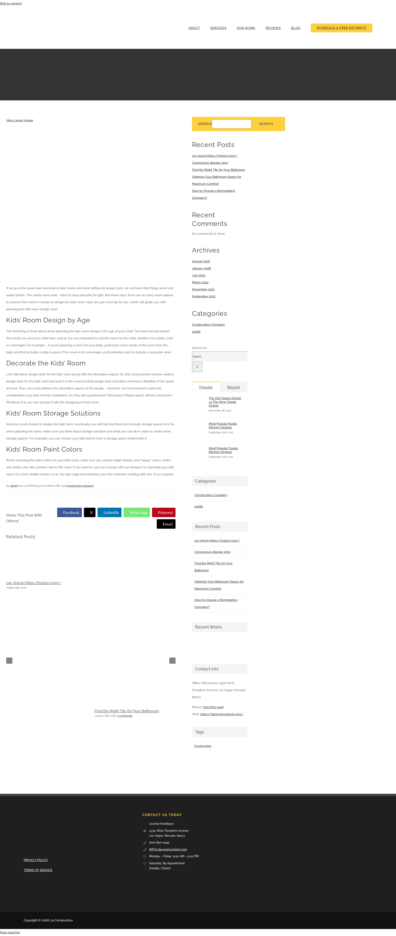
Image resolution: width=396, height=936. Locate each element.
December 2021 (203, 289)
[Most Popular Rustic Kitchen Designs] (202, 434)
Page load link (10, 932)
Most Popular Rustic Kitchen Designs (223, 425)
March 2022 (200, 282)
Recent (233, 387)
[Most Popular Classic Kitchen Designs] (202, 459)
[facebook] (358, 920)
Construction (202, 746)
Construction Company (80, 485)
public (196, 332)
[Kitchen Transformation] (214, 646)
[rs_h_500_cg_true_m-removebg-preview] (55, 8)
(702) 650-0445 (213, 707)
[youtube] (364, 920)
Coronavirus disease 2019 (210, 163)
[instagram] (371, 920)
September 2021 (204, 296)
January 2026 (201, 268)
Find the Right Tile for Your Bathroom (126, 711)
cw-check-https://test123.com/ (33, 583)
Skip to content (11, 3)
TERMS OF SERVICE (38, 870)
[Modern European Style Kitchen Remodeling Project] (199, 646)
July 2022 (198, 275)
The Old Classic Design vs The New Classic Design (225, 402)
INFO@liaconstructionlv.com (168, 849)
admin (13, 485)
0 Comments (125, 715)
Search (205, 124)
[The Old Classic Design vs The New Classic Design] (202, 409)
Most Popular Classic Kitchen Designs (223, 450)
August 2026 (201, 261)
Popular (206, 387)
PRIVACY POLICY (36, 860)
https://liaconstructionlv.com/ (222, 714)
